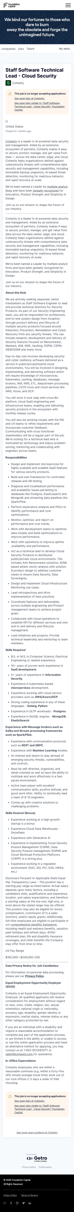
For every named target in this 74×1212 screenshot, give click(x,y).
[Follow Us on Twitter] (23, 1203)
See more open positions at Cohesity (37, 1132)
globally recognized (46, 190)
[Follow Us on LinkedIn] (30, 1203)
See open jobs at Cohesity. (29, 98)
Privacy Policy (34, 976)
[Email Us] (4, 1203)
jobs (21, 48)
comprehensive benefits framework (34, 924)
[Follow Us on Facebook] (11, 1203)
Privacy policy (29, 1167)
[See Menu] (68, 6)
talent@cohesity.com (19, 1054)
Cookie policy (45, 1167)
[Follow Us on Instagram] (17, 1203)
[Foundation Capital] (11, 5)
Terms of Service (29, 1195)
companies (8, 48)
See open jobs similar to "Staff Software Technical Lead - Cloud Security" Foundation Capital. (39, 106)
